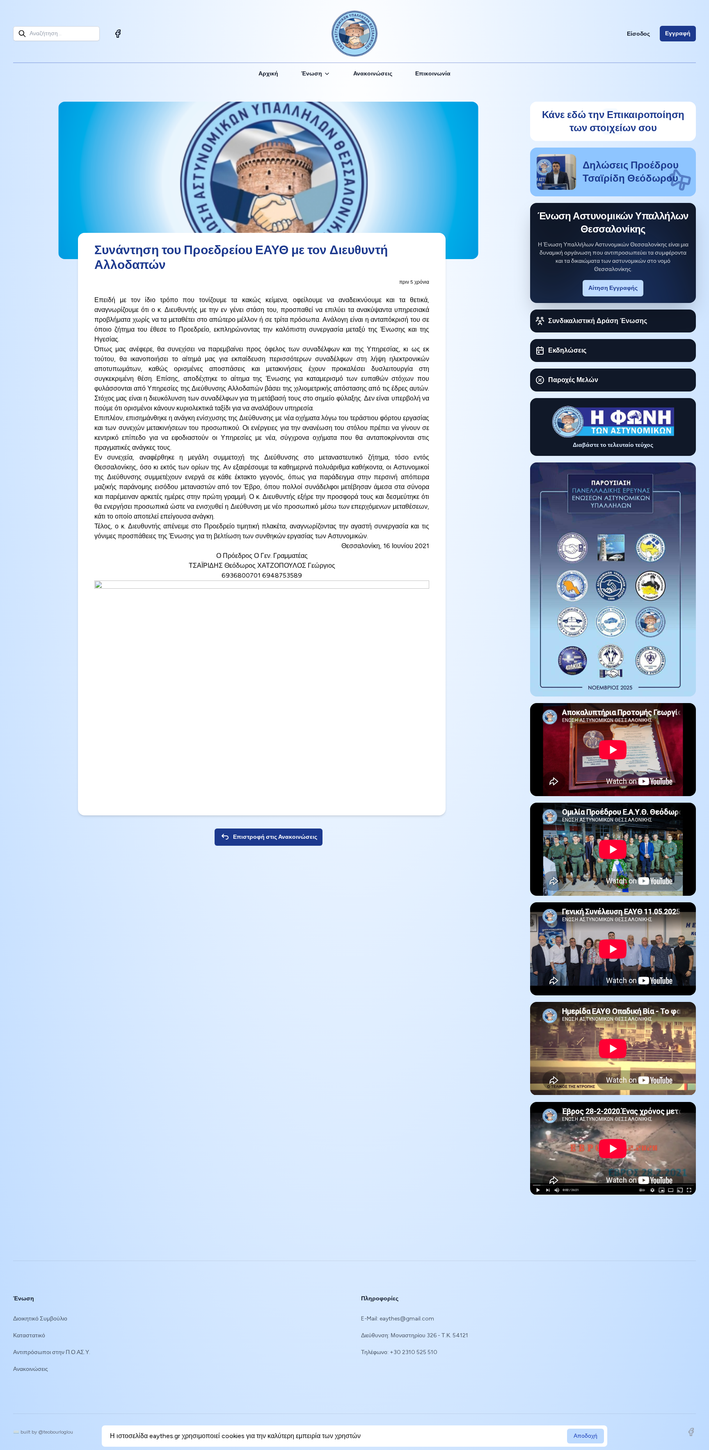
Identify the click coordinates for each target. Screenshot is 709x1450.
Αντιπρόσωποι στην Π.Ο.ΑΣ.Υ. (51, 1352)
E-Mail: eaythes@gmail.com (397, 1318)
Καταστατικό (29, 1335)
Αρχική (268, 73)
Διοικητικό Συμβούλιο (40, 1318)
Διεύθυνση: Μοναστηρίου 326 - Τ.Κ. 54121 (414, 1335)
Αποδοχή (585, 1435)
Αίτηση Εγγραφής (613, 288)
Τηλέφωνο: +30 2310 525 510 (399, 1352)
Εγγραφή (678, 33)
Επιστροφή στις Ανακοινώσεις (275, 836)
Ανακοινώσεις (372, 73)
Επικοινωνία (433, 73)
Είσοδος (638, 33)
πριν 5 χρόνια (414, 282)
